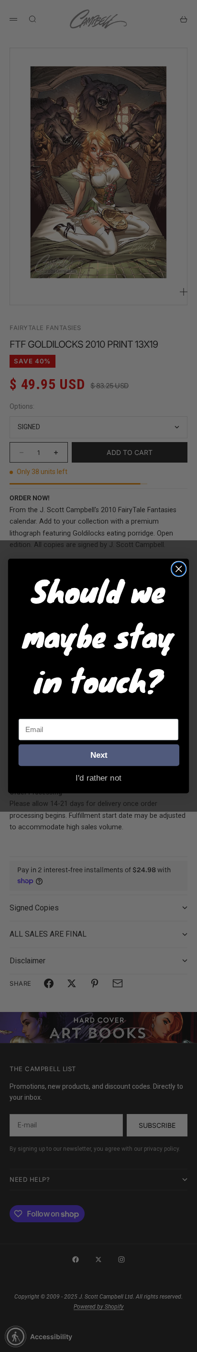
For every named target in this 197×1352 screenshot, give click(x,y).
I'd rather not (98, 777)
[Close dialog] (179, 569)
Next (99, 755)
